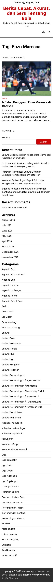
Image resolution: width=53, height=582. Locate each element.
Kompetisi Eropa (10, 444)
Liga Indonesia (9, 475)
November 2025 (10, 257)
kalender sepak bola (12, 433)
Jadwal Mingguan (11, 364)
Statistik (6, 544)
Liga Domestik (9, 459)
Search (6, 137)
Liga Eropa (7, 470)
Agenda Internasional (13, 274)
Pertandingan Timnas (13, 518)
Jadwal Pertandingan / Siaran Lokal (20, 396)
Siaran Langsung (10, 539)
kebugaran (7, 438)
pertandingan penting (13, 513)
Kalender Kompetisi (12, 422)
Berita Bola (7, 311)
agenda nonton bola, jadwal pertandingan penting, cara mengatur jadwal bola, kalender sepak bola (26, 192)
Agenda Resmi (9, 295)
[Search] (49, 32)
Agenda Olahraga (11, 290)
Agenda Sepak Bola (12, 301)
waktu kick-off (9, 555)
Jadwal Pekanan (10, 369)
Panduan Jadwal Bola (13, 497)
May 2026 (7, 235)
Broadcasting (9, 322)
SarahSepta (9, 110)
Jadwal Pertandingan (13, 375)
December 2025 (10, 251)
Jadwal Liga (8, 359)
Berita (4, 98)
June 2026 (7, 230)
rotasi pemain (9, 534)
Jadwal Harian (9, 348)
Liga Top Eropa (9, 481)
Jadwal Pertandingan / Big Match (19, 385)
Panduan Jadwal (10, 491)
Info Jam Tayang (11, 327)
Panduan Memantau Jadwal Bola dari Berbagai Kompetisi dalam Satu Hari (21, 173)
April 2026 (7, 241)
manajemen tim (10, 486)
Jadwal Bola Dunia (11, 343)
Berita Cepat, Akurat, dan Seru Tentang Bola (26, 13)
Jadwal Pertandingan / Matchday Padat (23, 391)
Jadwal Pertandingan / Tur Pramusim (21, 401)
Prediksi (6, 523)
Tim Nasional (8, 550)
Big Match (7, 316)
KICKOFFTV (8, 130)
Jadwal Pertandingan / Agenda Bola (21, 380)
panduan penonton (12, 502)
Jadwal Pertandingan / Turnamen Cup (22, 406)
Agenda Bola (8, 269)
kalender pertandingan (14, 428)
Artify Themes (10, 578)
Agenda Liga (8, 279)
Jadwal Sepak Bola (12, 412)
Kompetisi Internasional (14, 449)
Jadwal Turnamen (11, 417)
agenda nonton (10, 285)
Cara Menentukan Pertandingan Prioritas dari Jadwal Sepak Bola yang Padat (25, 165)
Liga (4, 454)
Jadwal (5, 332)
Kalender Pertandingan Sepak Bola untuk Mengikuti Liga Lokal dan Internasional (23, 182)
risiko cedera (8, 528)
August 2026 (8, 220)
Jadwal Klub (8, 353)
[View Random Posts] (43, 32)
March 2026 (8, 246)
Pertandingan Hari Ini (12, 507)
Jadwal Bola (8, 338)
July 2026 (6, 225)
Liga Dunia (7, 465)
